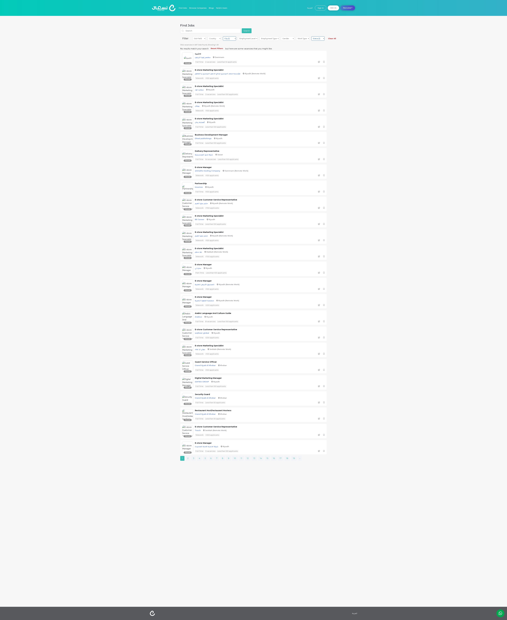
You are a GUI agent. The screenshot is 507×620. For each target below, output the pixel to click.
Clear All (332, 38)
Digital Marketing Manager (208, 378)
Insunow (199, 187)
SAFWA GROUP (202, 382)
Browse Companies (198, 8)
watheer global (202, 333)
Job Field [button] (198, 38)
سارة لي (198, 268)
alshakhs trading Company (207, 171)
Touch (198, 430)
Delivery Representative (207, 151)
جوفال (197, 106)
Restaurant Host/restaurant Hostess (213, 410)
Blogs (211, 8)
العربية (310, 8)
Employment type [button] (269, 38)
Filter (185, 38)
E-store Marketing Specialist (209, 70)
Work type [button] (302, 38)
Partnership (201, 183)
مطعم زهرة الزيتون (202, 57)
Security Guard (202, 394)
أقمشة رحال (200, 122)
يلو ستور (198, 252)
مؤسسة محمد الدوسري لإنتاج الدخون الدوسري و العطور (217, 73)
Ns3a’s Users (221, 8)
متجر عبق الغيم (201, 203)
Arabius (198, 317)
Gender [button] (285, 38)
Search (246, 31)
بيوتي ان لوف (200, 349)
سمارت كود (199, 90)
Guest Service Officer (206, 362)
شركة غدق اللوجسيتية (204, 155)
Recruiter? (347, 8)
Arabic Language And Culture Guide (213, 313)
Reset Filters (217, 48)
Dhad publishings (203, 138)
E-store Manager (203, 167)
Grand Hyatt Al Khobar (205, 365)
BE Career (199, 219)
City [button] (227, 38)
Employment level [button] (248, 38)
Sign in (321, 8)
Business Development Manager (211, 135)
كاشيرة (198, 54)
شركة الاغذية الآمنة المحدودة (206, 446)
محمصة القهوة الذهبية (204, 300)
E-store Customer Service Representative (216, 200)
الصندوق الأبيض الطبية (204, 284)
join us (333, 8)
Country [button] (212, 38)
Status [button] (316, 38)
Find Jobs (183, 8)
